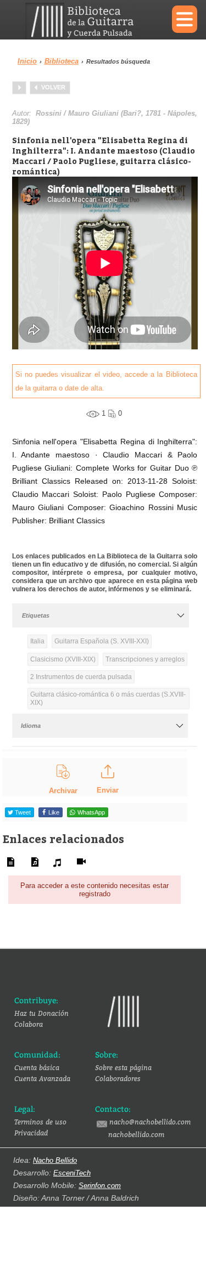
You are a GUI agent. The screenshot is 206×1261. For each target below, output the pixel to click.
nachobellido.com (136, 1134)
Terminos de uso (40, 1121)
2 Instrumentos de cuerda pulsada (81, 677)
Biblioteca (61, 61)
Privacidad (31, 1132)
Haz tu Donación (41, 1013)
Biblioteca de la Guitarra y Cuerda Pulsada (90, 21)
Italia (37, 641)
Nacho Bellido (55, 1160)
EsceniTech (72, 1173)
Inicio (27, 61)
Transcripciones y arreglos (145, 659)
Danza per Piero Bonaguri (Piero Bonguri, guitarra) (19, 88)
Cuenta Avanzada (42, 1078)
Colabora (28, 1024)
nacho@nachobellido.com (150, 1121)
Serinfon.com (100, 1185)
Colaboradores (118, 1078)
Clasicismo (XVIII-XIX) (63, 659)
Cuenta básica (36, 1067)
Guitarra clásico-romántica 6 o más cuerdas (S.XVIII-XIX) (108, 698)
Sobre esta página (123, 1067)
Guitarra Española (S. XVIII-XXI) (101, 641)
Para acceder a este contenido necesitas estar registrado (94, 889)
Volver (53, 87)
